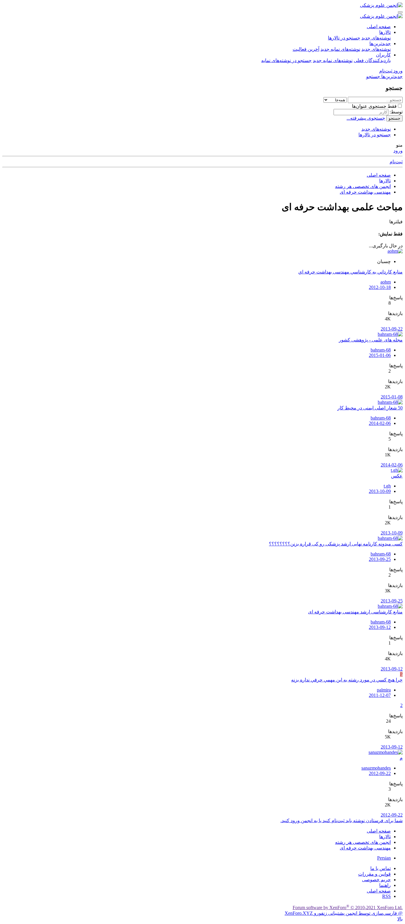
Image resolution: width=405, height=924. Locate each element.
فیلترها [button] (396, 221)
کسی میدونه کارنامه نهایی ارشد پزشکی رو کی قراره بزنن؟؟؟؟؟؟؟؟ (336, 543)
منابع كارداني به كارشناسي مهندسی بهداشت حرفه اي (350, 271)
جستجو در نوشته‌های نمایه (286, 60)
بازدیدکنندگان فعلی (372, 60)
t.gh (387, 485)
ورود (398, 150)
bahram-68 (381, 349)
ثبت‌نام (396, 161)
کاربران (383, 54)
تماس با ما (380, 868)
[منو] (400, 12)
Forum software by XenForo (348, 907)
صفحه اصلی (379, 26)
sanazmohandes (376, 767)
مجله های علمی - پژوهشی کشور (371, 339)
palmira (384, 689)
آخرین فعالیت (306, 49)
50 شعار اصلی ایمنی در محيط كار (370, 407)
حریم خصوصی (376, 879)
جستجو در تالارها (344, 37)
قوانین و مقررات (374, 873)
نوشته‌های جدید (376, 37)
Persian (384, 857)
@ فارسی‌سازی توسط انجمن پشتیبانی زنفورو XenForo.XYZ (344, 913)
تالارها (385, 32)
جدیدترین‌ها (380, 43)
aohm (385, 281)
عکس (397, 475)
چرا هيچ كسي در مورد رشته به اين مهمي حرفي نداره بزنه (347, 679)
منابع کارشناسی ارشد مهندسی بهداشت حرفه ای (355, 611)
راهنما (385, 885)
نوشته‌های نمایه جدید (340, 49)
